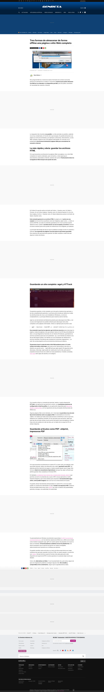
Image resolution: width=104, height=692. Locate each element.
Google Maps (46, 32)
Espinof (39, 668)
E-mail (45, 48)
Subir (82, 661)
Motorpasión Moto (61, 668)
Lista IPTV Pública (72, 633)
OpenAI (29, 32)
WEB (65, 12)
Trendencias (70, 666)
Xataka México (21, 681)
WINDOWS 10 (58, 12)
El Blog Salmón (80, 666)
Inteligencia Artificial (46, 647)
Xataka (20, 666)
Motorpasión (60, 666)
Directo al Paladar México (51, 682)
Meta (51, 32)
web (43, 568)
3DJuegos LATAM (32, 681)
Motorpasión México (60, 682)
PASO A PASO (71, 12)
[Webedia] (22, 661)
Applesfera (21, 670)
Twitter (78, 12)
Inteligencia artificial (46, 641)
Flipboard (80, 12)
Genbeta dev (44, 643)
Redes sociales (21, 645)
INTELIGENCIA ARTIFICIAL (36, 12)
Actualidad (32, 641)
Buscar (83, 656)
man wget (32, 353)
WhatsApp (32, 647)
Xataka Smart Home (22, 671)
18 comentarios (35, 48)
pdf (39, 568)
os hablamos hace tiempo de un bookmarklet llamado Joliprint (53, 475)
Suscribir (73, 640)
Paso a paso (21, 641)
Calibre (34, 554)
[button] (37, 75)
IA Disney (34, 633)
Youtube (63, 650)
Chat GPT (29, 633)
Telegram (85, 12)
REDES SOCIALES (49, 12)
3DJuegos (30, 666)
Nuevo (82, 8)
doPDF (50, 487)
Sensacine (40, 666)
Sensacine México (41, 681)
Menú (21, 8)
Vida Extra (30, 668)
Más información (61, 690)
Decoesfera (70, 668)
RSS (68, 650)
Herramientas (21, 643)
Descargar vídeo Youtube (52, 633)
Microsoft (60, 32)
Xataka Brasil (21, 682)
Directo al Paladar (51, 666)
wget (52, 568)
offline (47, 568)
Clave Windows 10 (41, 633)
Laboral (31, 645)
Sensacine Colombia (40, 683)
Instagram (65, 32)
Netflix (20, 647)
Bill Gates (34, 32)
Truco (35, 568)
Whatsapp (70, 32)
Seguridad (32, 643)
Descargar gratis (77, 32)
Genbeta (52, 6)
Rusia (55, 32)
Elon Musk (40, 32)
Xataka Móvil (21, 668)
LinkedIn (73, 650)
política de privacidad (69, 643)
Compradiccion (71, 670)
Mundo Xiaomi (21, 673)
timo (42, 645)
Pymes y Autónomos (80, 669)
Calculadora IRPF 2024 (62, 633)
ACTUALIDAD (25, 12)
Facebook (82, 12)
